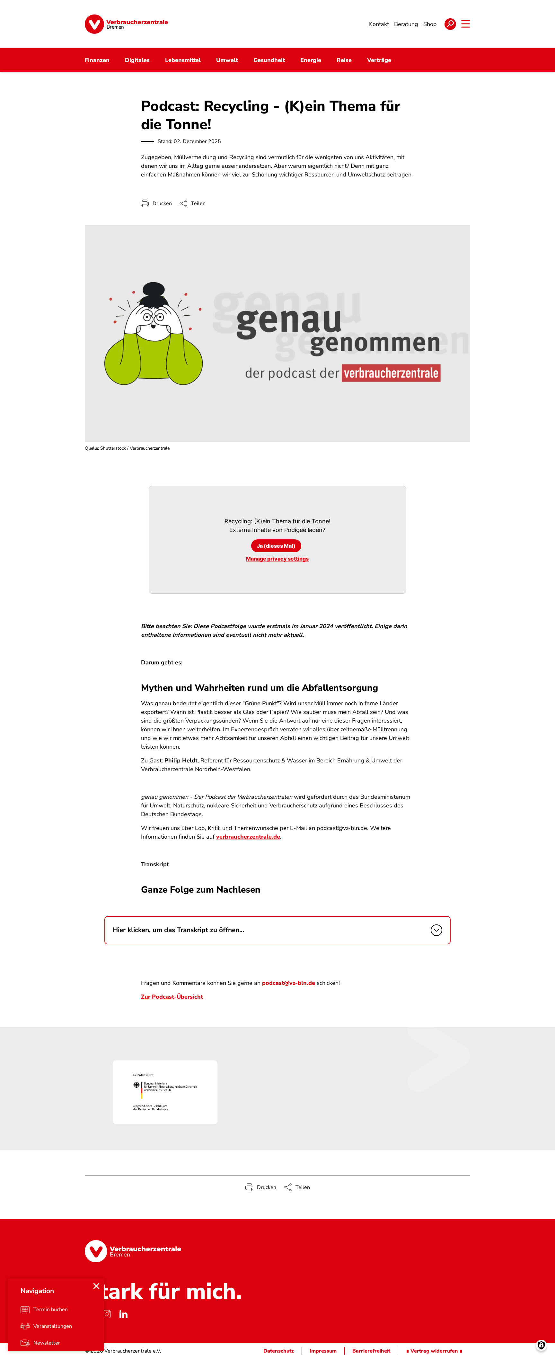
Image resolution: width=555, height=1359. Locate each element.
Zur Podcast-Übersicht (172, 997)
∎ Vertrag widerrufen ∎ (434, 1350)
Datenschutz (278, 1350)
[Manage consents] (541, 1345)
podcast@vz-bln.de (288, 983)
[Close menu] (96, 1286)
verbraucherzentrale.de (248, 837)
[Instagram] (106, 1314)
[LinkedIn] (123, 1314)
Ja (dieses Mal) (276, 546)
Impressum (323, 1350)
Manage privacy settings (277, 558)
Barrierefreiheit (371, 1350)
